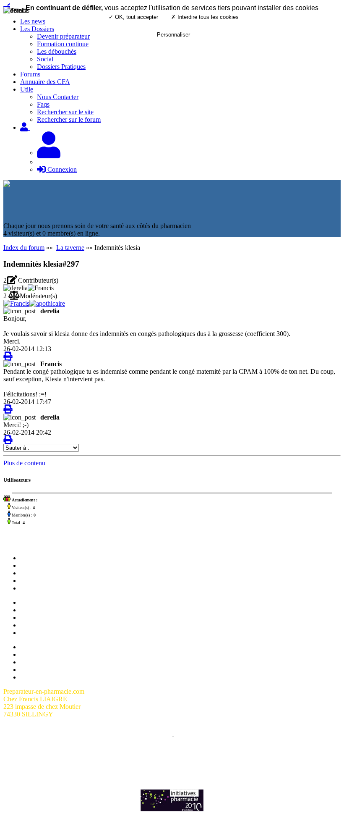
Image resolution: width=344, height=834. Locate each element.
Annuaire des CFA (45, 81)
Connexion (61, 169)
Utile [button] (26, 89)
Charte (161, 735)
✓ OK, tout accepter (133, 17)
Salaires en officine (45, 602)
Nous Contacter (57, 96)
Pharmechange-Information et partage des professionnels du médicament (172, 764)
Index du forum (23, 247)
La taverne (70, 247)
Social (45, 59)
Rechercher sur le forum (69, 119)
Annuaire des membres (50, 654)
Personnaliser (173, 34)
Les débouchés (56, 51)
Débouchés (35, 625)
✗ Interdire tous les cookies (205, 17)
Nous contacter (40, 573)
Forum (29, 565)
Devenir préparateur (46, 610)
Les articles (35, 580)
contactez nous (265, 757)
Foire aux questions (46, 662)
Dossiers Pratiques (61, 66)
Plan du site (35, 646)
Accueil (30, 557)
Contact (186, 735)
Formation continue (46, 617)
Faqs (43, 104)
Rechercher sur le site (65, 111)
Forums (30, 74)
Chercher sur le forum (49, 588)
